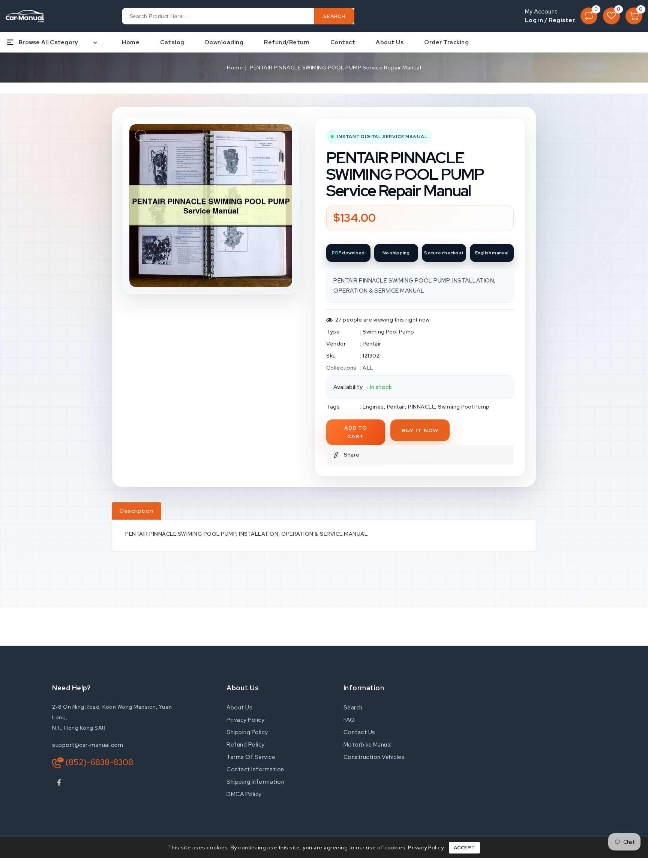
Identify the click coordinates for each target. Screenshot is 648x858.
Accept (465, 847)
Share (352, 454)
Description (136, 511)
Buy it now (420, 430)
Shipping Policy (247, 732)
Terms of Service (250, 757)
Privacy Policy (245, 720)
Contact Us (359, 732)
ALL (368, 367)
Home (235, 67)
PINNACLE (421, 406)
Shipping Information (255, 782)
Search (353, 707)
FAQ (349, 720)
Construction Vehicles (374, 757)
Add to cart (356, 432)
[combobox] (238, 16)
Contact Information (255, 769)
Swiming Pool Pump (388, 331)
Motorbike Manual (368, 744)
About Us (239, 707)
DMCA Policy (244, 794)
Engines (373, 406)
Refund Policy (245, 744)
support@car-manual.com (87, 745)
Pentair (372, 343)
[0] (589, 16)
